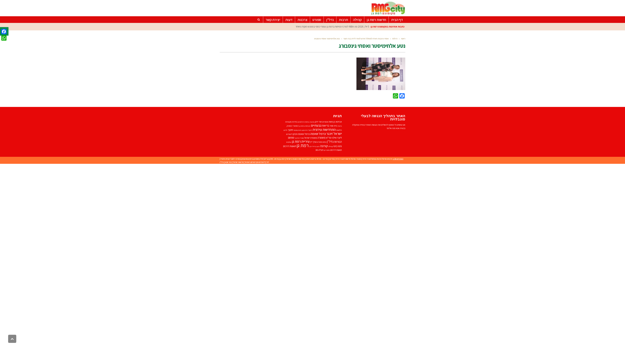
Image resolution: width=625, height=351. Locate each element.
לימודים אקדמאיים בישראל (255, 162)
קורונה (324, 146)
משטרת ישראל (310, 137)
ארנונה (312, 122)
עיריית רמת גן (300, 141)
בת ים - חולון (274, 159)
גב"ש (266, 159)
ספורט (319, 142)
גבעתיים (316, 125)
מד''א (328, 137)
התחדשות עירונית (324, 129)
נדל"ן (222, 162)
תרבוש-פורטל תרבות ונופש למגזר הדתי (377, 159)
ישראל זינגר (334, 133)
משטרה (322, 137)
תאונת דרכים (336, 149)
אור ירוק (318, 121)
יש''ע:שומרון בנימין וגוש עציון (252, 159)
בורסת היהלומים (303, 122)
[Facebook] (4, 31)
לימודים (289, 134)
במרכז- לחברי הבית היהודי (231, 159)
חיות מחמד (297, 130)
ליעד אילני (337, 137)
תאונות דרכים (289, 146)
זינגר (310, 130)
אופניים (325, 121)
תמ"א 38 (319, 149)
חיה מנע (305, 130)
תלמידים (327, 150)
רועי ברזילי (315, 146)
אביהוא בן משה (335, 121)
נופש (324, 142)
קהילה (330, 146)
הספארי (296, 125)
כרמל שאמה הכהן (301, 134)
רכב (310, 146)
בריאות (325, 125)
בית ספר (333, 125)
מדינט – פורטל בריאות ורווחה (317, 159)
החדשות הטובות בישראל (295, 159)
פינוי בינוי (337, 146)
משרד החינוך (299, 138)
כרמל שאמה (318, 133)
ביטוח (340, 126)
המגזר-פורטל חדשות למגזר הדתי (348, 159)
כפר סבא (228, 162)
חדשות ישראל (238, 162)
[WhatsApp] (4, 38)
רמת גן (303, 145)
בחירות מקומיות (291, 121)
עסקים (288, 142)
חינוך (290, 130)
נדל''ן (330, 141)
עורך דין (313, 141)
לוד (267, 162)
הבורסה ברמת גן (304, 126)
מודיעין (331, 159)
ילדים (285, 130)
